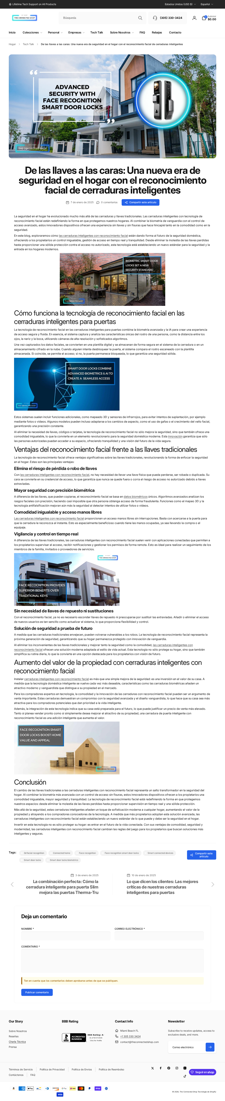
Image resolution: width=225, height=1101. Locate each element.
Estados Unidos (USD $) (178, 4)
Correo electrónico (130, 928)
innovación (175, 436)
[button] (209, 18)
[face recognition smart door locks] (112, 305)
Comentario (30, 946)
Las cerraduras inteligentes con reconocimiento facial (49, 518)
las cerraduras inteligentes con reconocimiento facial (93, 235)
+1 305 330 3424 (130, 1036)
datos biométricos (135, 496)
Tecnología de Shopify (207, 1092)
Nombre (27, 928)
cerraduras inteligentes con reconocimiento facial (56, 679)
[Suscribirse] (210, 1047)
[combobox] (102, 18)
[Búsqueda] (140, 17)
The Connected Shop (188, 1092)
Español (205, 4)
